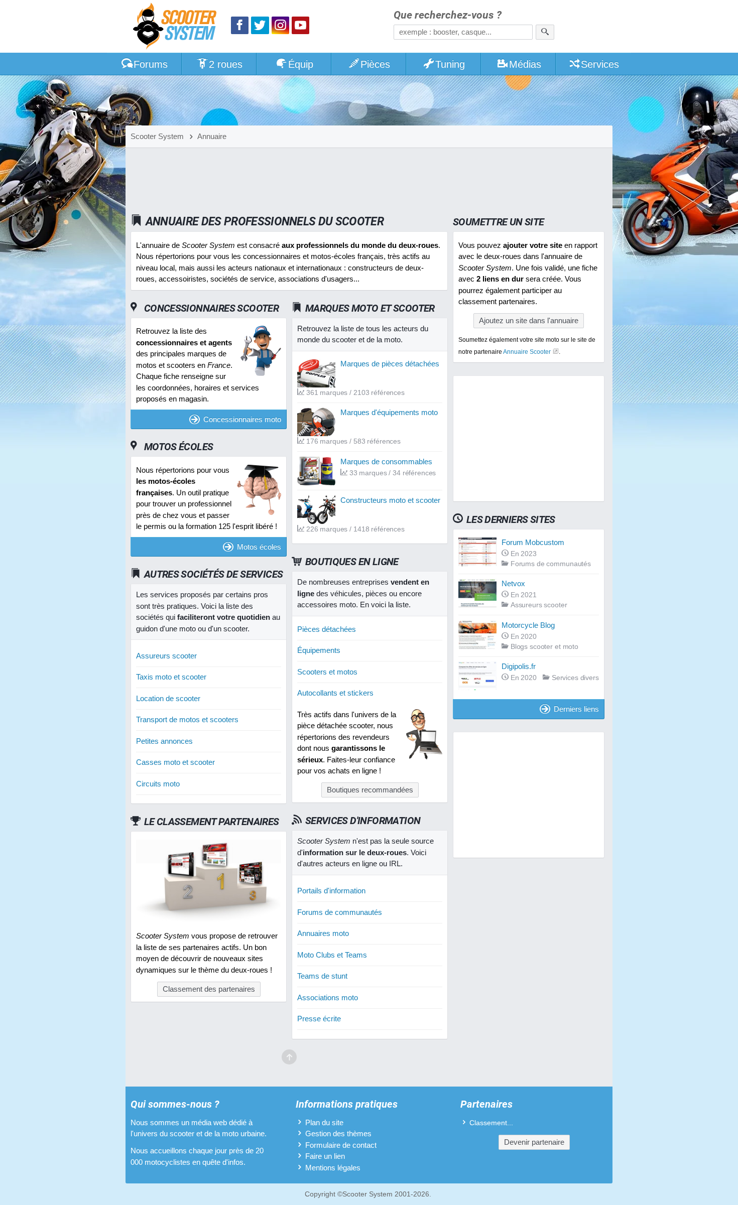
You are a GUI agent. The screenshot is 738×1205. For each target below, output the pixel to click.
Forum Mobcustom (533, 542)
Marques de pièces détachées (389, 363)
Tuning (450, 64)
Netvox (513, 583)
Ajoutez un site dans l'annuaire (528, 320)
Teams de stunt (322, 976)
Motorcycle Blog (528, 625)
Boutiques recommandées (370, 789)
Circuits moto (158, 783)
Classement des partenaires (209, 989)
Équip (300, 64)
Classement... (491, 1123)
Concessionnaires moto (242, 419)
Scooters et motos (327, 671)
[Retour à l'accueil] (177, 27)
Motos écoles (259, 547)
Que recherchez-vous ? (448, 15)
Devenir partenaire (534, 1142)
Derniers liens (576, 709)
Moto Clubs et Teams (332, 955)
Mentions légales (332, 1167)
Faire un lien (325, 1156)
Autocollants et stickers (335, 693)
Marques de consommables (386, 461)
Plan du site (324, 1122)
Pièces (375, 64)
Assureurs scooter (166, 655)
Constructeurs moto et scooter (390, 500)
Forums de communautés (339, 912)
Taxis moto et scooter (171, 677)
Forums (151, 64)
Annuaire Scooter (527, 351)
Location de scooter (168, 698)
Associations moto (327, 997)
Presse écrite (319, 1018)
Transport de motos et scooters (187, 719)
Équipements (318, 650)
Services (600, 64)
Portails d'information (331, 890)
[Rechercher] (545, 32)
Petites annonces (164, 741)
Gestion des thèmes (338, 1133)
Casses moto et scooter (175, 762)
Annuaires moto (323, 933)
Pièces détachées (326, 629)
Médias (525, 64)
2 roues (225, 64)
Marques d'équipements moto (389, 412)
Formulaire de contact (341, 1145)
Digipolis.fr (519, 666)
